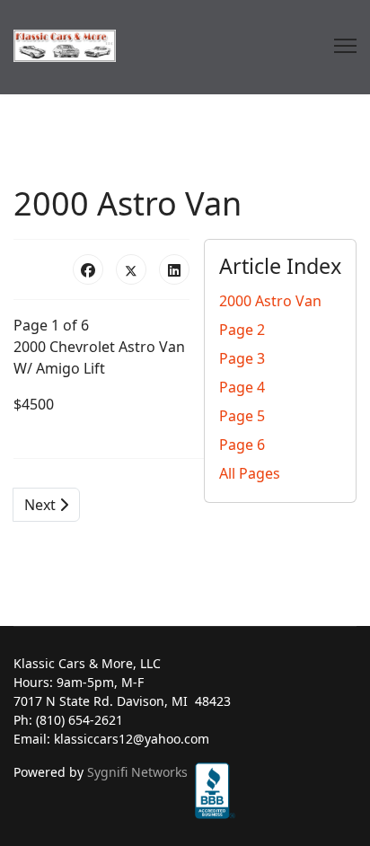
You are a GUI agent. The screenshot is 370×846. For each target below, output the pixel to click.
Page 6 (242, 444)
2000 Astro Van (270, 301)
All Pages (249, 473)
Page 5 (242, 416)
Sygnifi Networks (137, 771)
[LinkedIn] (174, 269)
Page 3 (242, 358)
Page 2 (242, 329)
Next (41, 505)
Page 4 (242, 387)
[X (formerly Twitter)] (131, 269)
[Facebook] (88, 269)
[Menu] (345, 46)
